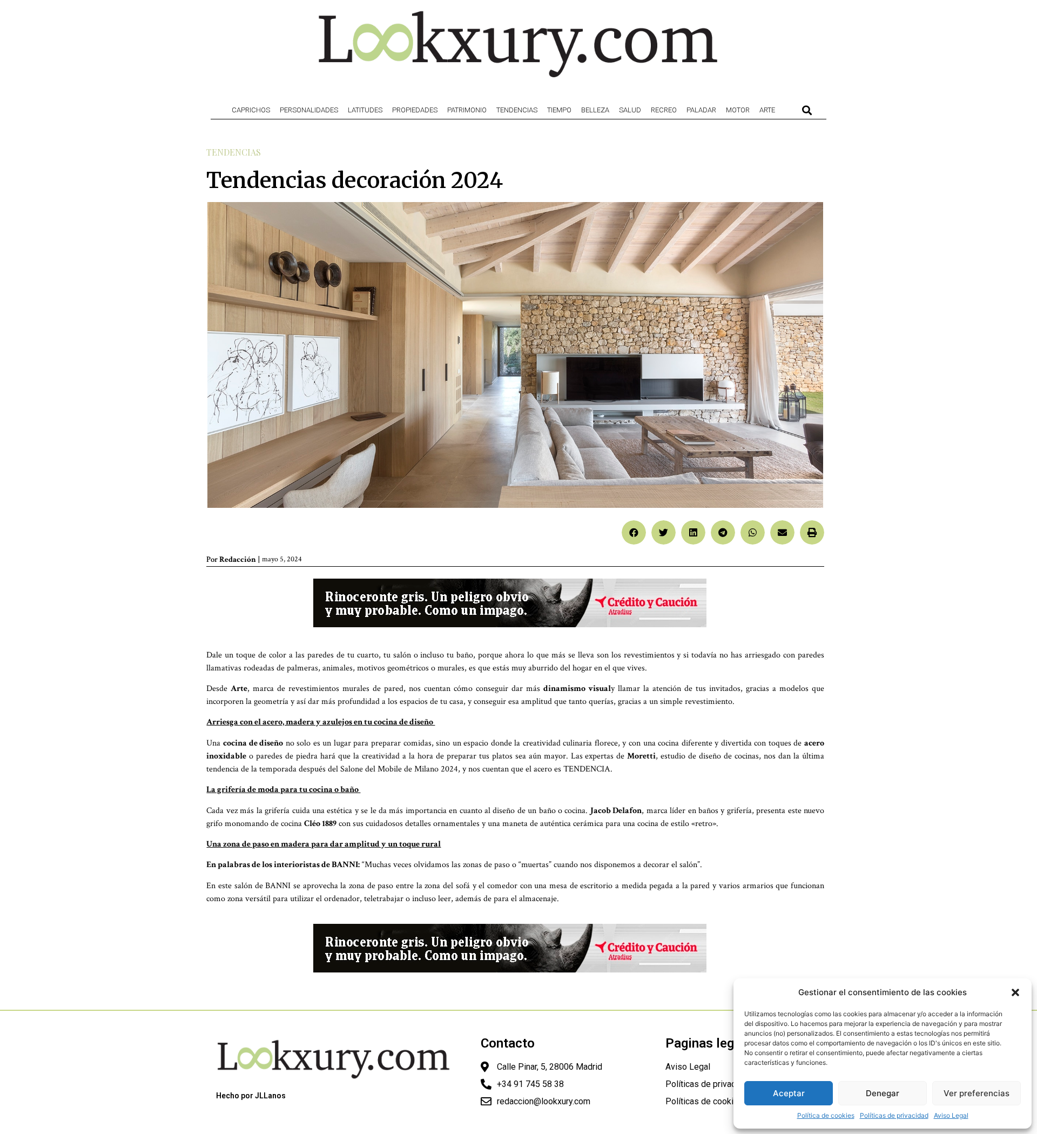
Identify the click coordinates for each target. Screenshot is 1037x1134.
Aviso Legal (951, 1115)
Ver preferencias (976, 1093)
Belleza (595, 110)
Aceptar (789, 1093)
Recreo (664, 110)
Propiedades (414, 110)
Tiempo (559, 110)
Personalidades (309, 110)
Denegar (882, 1093)
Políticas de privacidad (894, 1115)
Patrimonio (467, 110)
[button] (1015, 992)
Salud (630, 110)
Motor (738, 110)
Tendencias (516, 110)
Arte (767, 110)
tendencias (233, 152)
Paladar (701, 110)
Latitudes (365, 110)
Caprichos (251, 110)
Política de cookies (825, 1115)
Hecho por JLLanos (251, 1095)
